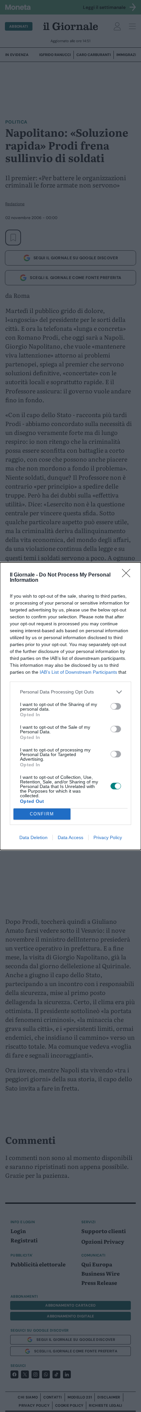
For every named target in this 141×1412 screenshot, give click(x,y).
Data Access (70, 837)
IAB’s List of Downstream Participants (78, 672)
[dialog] (70, 706)
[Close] (128, 575)
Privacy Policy (107, 837)
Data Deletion (33, 837)
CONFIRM (42, 813)
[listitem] (70, 692)
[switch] (116, 706)
